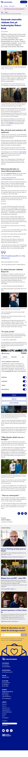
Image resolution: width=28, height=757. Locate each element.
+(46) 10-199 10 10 (6, 696)
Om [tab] (23, 356)
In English (4, 720)
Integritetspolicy (6, 710)
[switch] (25, 381)
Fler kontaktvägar (6, 698)
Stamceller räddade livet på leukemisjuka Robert (11, 13)
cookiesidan (9, 371)
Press (3, 715)
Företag (4, 713)
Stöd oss (4, 704)
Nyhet (6, 12)
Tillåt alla (14, 395)
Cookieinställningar (6, 712)
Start (2, 12)
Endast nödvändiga (14, 402)
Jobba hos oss (5, 708)
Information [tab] (14, 356)
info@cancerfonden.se (7, 691)
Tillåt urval (14, 399)
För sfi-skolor (5, 717)
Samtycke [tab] (5, 356)
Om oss (4, 706)
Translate (12, 725)
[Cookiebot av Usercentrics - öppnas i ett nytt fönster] (21, 353)
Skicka (23, 634)
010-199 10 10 (5, 693)
